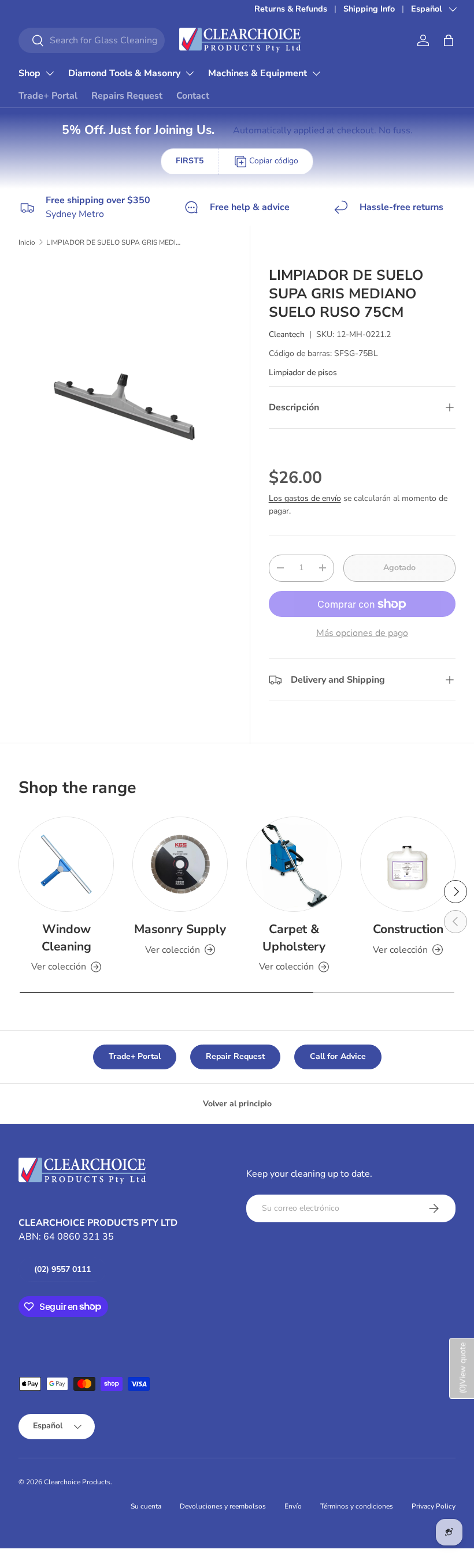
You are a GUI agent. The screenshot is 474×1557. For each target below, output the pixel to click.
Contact (192, 95)
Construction (408, 929)
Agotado (399, 567)
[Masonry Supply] (180, 864)
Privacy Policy (434, 1506)
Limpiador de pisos (303, 372)
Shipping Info (369, 8)
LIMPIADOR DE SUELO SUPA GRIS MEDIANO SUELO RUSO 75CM (115, 242)
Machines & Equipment (257, 73)
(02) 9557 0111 (62, 1269)
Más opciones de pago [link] (362, 633)
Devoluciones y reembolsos (223, 1506)
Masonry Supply (180, 929)
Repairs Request (126, 95)
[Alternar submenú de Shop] (50, 73)
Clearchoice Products (77, 1482)
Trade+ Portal (47, 95)
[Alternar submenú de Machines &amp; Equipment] (316, 73)
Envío (293, 1506)
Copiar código (273, 160)
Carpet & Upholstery (293, 938)
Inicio (26, 242)
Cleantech (287, 334)
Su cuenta (146, 1506)
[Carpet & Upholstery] (294, 864)
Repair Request (235, 1056)
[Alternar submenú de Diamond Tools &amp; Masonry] (190, 73)
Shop (29, 73)
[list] (128, 369)
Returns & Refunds (290, 8)
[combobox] (91, 40)
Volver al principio (237, 1103)
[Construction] (408, 864)
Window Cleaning (66, 938)
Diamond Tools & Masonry (124, 73)
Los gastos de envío (305, 498)
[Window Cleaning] (66, 864)
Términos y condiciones (356, 1506)
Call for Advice (338, 1056)
